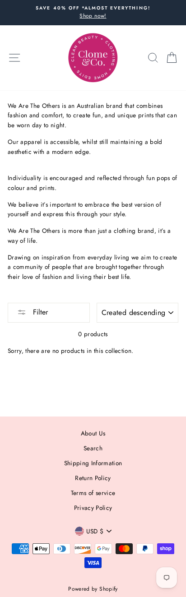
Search (93, 448)
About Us (93, 433)
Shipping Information (93, 462)
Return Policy (93, 477)
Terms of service (93, 492)
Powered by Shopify (92, 589)
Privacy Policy (93, 507)
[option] (93, 13)
